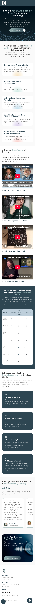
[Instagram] (3, 592)
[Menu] (31, 3)
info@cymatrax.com (7, 577)
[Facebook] (5, 592)
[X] (7, 592)
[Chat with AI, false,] (3, 601)
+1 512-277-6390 (6, 579)
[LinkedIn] (9, 592)
